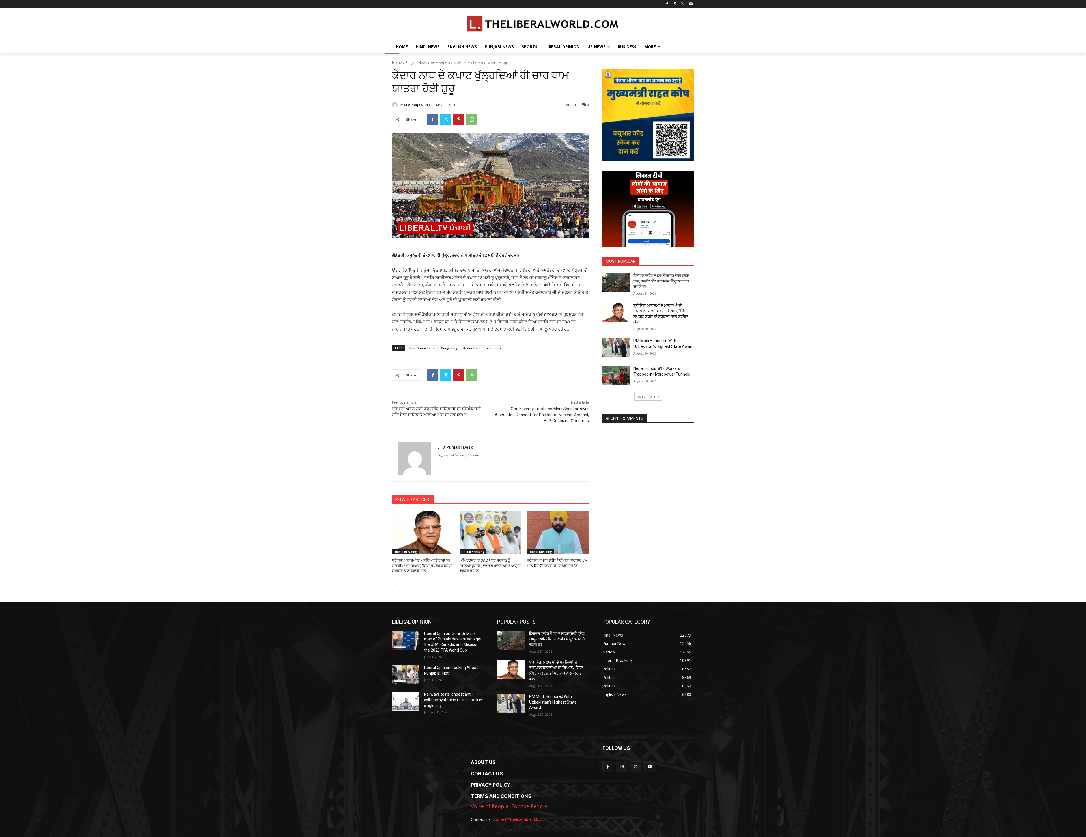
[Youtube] (691, 4)
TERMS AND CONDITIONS (501, 796)
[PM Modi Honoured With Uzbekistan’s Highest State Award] (616, 347)
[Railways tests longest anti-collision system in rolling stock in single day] (405, 701)
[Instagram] (675, 4)
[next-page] (404, 584)
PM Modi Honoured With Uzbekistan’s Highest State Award (553, 702)
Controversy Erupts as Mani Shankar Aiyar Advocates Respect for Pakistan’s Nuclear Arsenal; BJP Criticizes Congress (542, 414)
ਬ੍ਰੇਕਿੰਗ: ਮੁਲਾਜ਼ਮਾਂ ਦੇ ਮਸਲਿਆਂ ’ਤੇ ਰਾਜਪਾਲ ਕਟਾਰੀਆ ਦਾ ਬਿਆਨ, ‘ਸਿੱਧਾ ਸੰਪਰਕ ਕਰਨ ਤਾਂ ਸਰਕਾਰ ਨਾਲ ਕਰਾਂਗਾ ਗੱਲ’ (422, 565)
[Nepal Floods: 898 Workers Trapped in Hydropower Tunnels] (616, 375)
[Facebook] (667, 4)
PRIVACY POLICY (490, 785)
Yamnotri (493, 348)
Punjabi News (416, 62)
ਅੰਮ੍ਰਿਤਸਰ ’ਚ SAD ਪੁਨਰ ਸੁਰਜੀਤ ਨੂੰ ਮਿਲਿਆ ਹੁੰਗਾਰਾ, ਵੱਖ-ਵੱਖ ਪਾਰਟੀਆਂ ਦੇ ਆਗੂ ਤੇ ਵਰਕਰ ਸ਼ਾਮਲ (490, 565)
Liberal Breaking (405, 552)
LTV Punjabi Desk (418, 105)
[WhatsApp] (471, 119)
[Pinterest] (458, 119)
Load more (646, 396)
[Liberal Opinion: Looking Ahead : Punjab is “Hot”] (405, 674)
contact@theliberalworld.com (519, 819)
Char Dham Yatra (421, 348)
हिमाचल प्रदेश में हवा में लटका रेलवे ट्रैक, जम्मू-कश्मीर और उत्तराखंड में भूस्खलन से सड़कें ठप (661, 281)
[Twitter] (683, 4)
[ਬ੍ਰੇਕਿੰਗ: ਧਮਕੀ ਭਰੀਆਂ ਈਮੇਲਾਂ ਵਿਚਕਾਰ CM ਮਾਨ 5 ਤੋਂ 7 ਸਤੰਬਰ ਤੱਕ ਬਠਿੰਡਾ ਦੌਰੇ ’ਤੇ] (558, 532)
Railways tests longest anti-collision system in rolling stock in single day (453, 699)
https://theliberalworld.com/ (458, 455)
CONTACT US (487, 773)
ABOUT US (483, 762)
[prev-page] (395, 584)
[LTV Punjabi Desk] (395, 105)
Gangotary (449, 348)
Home (397, 62)
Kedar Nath (472, 348)
